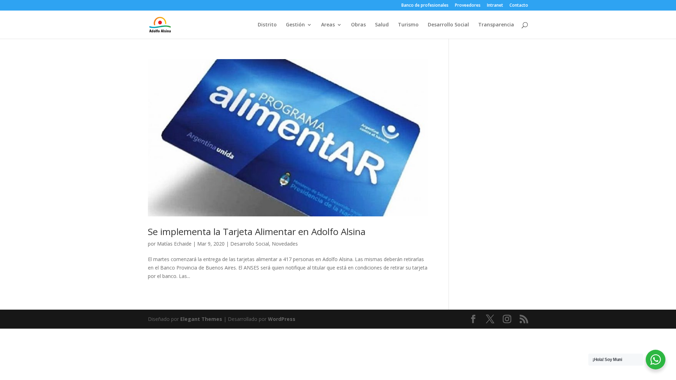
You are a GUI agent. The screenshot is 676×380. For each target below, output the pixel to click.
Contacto (518, 5)
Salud (382, 25)
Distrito (267, 25)
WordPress (281, 319)
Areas (328, 25)
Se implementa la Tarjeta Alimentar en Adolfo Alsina (256, 231)
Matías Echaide (174, 243)
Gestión (295, 25)
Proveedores (468, 5)
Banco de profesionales (425, 5)
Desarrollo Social (448, 25)
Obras (358, 25)
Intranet (495, 5)
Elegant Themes (201, 319)
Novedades (285, 243)
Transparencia (496, 25)
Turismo (408, 25)
